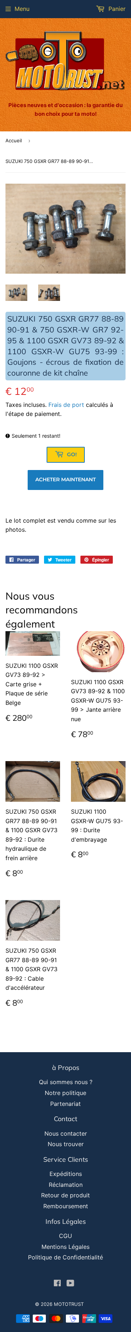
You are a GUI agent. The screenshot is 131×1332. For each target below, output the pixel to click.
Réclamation (66, 1184)
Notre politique (65, 1092)
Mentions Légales (65, 1246)
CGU (65, 1235)
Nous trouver (66, 1144)
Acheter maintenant (65, 479)
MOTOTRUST (69, 1304)
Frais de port (66, 404)
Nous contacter (65, 1133)
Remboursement (65, 1206)
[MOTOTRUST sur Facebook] (57, 1283)
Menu (22, 8)
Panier (116, 8)
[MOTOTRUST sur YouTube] (70, 1283)
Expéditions (65, 1173)
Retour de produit (65, 1195)
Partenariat (65, 1103)
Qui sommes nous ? (65, 1082)
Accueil (13, 140)
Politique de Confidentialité (65, 1257)
